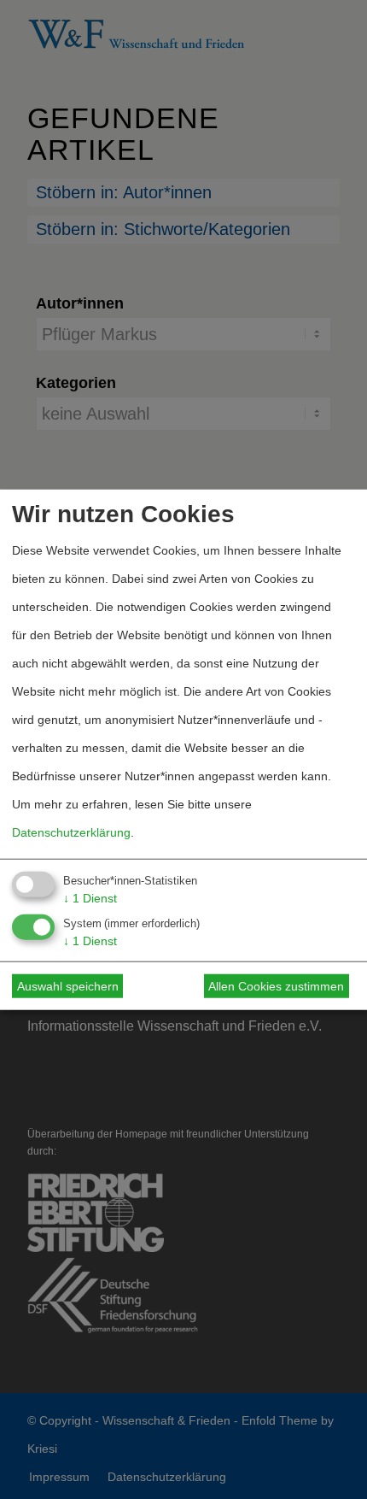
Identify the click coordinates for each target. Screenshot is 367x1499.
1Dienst (90, 897)
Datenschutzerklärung (71, 831)
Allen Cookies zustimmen (276, 986)
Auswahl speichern (68, 986)
